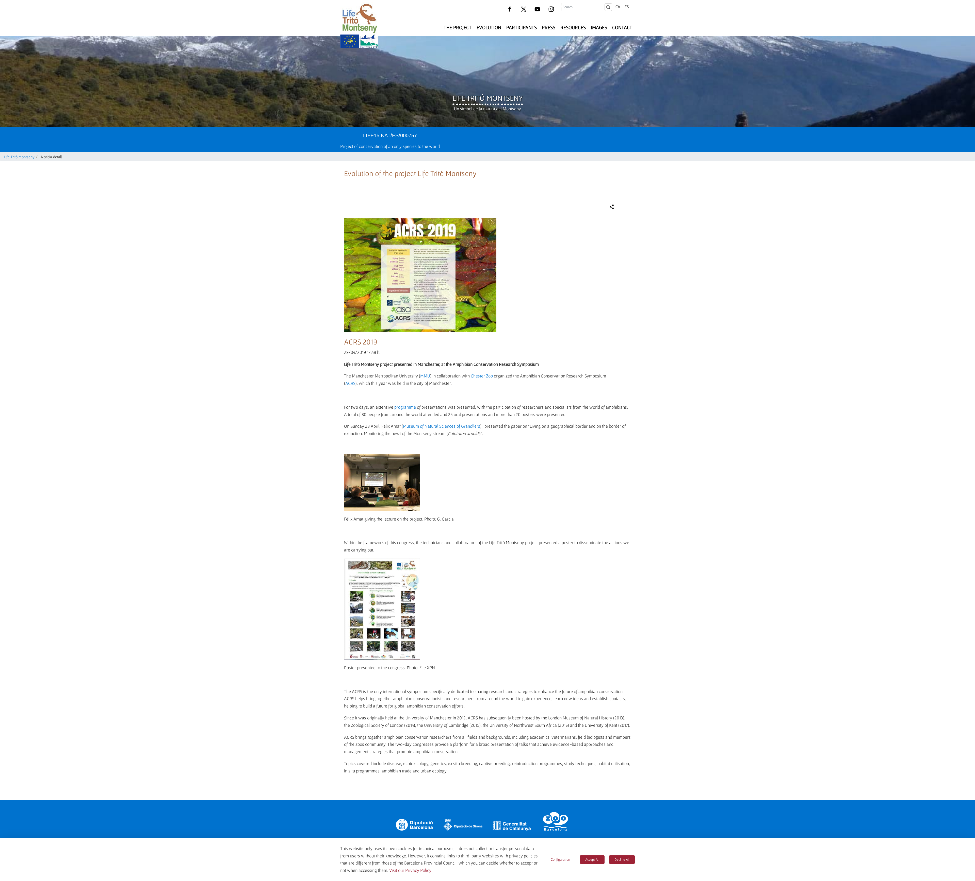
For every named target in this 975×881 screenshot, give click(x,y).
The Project (458, 27)
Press (548, 27)
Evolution (489, 27)
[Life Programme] (349, 41)
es (627, 6)
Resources (573, 27)
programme (405, 407)
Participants (521, 27)
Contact (622, 27)
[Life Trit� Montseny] (359, 18)
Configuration (560, 859)
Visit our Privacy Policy (410, 870)
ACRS (350, 383)
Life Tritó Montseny (487, 98)
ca (617, 6)
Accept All (592, 859)
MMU (425, 375)
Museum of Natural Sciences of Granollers (441, 426)
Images (599, 27)
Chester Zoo (482, 375)
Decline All (621, 859)
